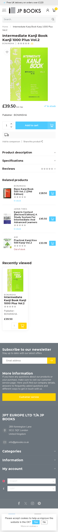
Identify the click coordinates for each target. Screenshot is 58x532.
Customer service (29, 397)
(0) (32, 43)
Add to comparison (11, 141)
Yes (36, 522)
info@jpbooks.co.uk (19, 442)
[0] (54, 10)
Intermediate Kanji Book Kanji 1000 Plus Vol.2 (15, 300)
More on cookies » (29, 526)
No (44, 522)
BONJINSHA (8, 43)
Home (5, 26)
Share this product (32, 141)
